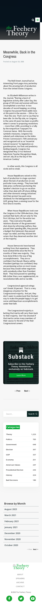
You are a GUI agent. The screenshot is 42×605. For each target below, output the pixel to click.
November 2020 (12, 539)
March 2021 (10, 515)
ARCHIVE (20, 582)
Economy (10, 459)
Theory (9, 434)
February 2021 (11, 521)
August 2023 (10, 509)
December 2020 (12, 533)
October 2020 (11, 545)
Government (11, 444)
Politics (9, 439)
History (9, 475)
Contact (20, 586)
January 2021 (11, 527)
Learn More (21, 375)
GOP (8, 454)
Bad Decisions (12, 480)
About (20, 574)
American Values (13, 465)
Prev (17, 390)
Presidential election (14, 470)
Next (27, 390)
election (9, 449)
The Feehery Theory (21, 33)
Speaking (20, 578)
